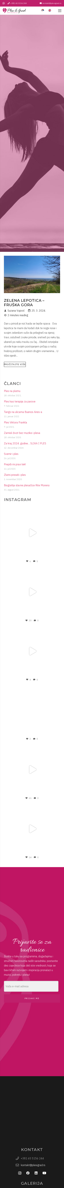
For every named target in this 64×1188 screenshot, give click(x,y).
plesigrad (31, 509)
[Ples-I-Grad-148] (14, 10)
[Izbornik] (60, 11)
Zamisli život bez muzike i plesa (22, 433)
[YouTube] (44, 1173)
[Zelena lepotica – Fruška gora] (32, 258)
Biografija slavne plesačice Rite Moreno (27, 485)
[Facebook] (28, 1173)
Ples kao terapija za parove (19, 401)
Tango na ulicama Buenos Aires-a (23, 412)
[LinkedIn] (36, 1173)
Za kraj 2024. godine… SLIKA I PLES (25, 443)
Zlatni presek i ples (15, 474)
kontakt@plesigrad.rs (33, 1165)
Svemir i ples (11, 453)
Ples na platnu (12, 391)
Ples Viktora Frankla (15, 422)
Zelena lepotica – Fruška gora (24, 302)
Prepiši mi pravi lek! (15, 464)
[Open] (32, 532)
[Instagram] (54, 555)
